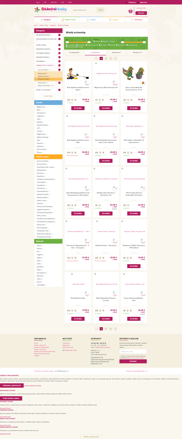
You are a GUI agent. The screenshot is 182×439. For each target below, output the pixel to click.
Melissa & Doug (43, 137)
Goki (39, 119)
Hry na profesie (44, 70)
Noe (39, 140)
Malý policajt (43, 73)
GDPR (70, 2)
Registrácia (66, 345)
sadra (40, 279)
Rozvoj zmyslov (43, 197)
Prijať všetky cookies (11, 398)
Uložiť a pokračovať (91, 437)
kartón (40, 248)
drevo (40, 245)
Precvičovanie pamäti (45, 212)
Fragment (41, 116)
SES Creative (42, 149)
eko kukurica (42, 273)
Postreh (40, 203)
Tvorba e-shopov (131, 371)
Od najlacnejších (74, 52)
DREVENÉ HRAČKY (43, 57)
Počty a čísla (42, 216)
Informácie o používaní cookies (44, 371)
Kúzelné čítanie (43, 125)
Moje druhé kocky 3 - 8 (46, 85)
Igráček (40, 122)
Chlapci (97, 41)
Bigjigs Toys (41, 107)
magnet (40, 255)
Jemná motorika (43, 161)
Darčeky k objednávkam (41, 347)
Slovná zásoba (43, 228)
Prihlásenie (66, 343)
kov (39, 252)
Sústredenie (42, 182)
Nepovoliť (3, 408)
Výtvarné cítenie (43, 194)
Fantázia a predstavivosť (46, 179)
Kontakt (54, 2)
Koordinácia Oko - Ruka (46, 167)
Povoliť (8, 408)
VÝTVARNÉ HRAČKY (43, 53)
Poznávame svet (43, 231)
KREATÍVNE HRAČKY (43, 49)
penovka (40, 276)
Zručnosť (41, 173)
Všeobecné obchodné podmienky (44, 351)
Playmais (41, 146)
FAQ (62, 2)
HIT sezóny (104, 45)
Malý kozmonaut (44, 76)
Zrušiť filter (48, 96)
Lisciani (40, 131)
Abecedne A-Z (116, 52)
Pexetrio (40, 143)
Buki (39, 110)
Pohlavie (96, 39)
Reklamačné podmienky (41, 353)
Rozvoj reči (41, 225)
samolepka (41, 285)
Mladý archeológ (44, 79)
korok (39, 282)
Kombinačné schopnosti (46, 222)
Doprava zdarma (92, 45)
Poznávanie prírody (45, 237)
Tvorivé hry (42, 188)
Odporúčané (122, 45)
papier (40, 258)
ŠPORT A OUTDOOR (44, 90)
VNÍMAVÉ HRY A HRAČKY (46, 65)
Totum (40, 152)
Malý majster (43, 83)
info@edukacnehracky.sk (102, 347)
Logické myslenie (43, 209)
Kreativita (41, 176)
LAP (39, 128)
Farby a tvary (42, 200)
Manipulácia (42, 170)
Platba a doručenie (40, 345)
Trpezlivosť (41, 185)
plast (39, 261)
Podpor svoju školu (40, 349)
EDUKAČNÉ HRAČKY (44, 35)
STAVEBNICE (41, 61)
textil (39, 264)
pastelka (40, 267)
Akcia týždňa (71, 45)
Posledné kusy (132, 45)
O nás (36, 343)
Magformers (42, 134)
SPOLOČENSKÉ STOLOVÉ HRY (46, 40)
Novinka (112, 45)
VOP (45, 2)
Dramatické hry (43, 191)
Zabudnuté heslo (68, 347)
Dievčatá (105, 41)
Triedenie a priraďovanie (46, 219)
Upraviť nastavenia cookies (32, 385)
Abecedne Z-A (137, 52)
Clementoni (42, 113)
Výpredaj (80, 47)
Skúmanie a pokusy (45, 234)
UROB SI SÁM (41, 45)
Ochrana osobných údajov (137, 358)
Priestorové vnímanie (45, 206)
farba (39, 270)
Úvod (37, 2)
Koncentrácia (42, 164)
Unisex (112, 41)
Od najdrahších (95, 52)
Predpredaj (71, 47)
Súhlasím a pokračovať (12, 385)
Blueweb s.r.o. (143, 371)
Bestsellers (81, 45)
